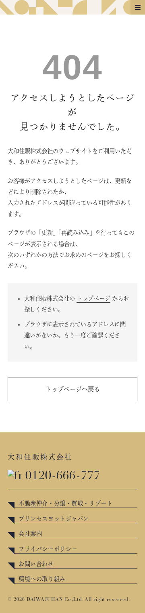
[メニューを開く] (137, 7)
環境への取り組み (42, 579)
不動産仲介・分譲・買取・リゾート (65, 503)
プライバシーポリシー (48, 549)
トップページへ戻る (73, 389)
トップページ (93, 298)
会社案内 (30, 534)
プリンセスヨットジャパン (54, 519)
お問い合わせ (36, 564)
